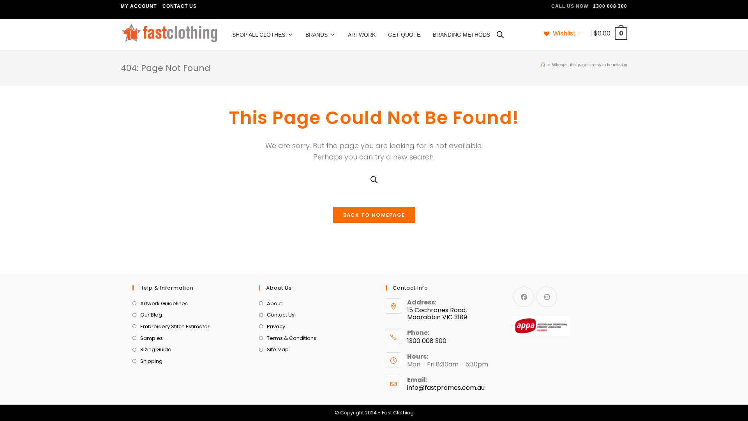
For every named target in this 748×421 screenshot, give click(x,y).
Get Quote (404, 35)
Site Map (278, 349)
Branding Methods (461, 35)
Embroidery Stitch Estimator (175, 326)
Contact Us (179, 6)
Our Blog (151, 314)
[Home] (543, 64)
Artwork (362, 35)
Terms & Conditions (291, 338)
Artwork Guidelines (164, 303)
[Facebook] (523, 297)
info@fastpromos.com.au (446, 387)
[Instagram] (546, 297)
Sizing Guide (155, 349)
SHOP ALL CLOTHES (258, 35)
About (274, 303)
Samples (151, 338)
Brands (316, 35)
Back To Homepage (374, 215)
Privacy (276, 326)
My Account (139, 6)
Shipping (151, 361)
